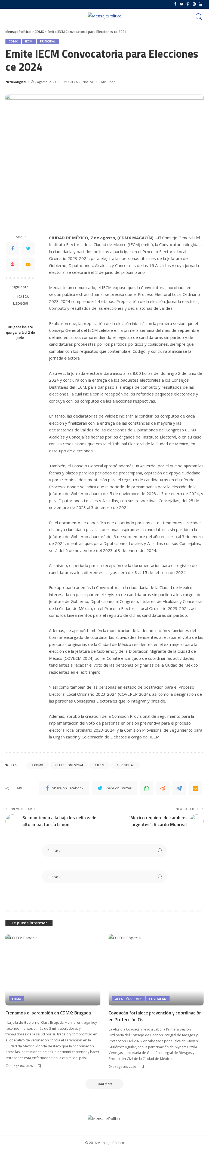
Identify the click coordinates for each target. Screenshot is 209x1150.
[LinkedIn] (200, 4)
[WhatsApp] (146, 788)
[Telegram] (179, 788)
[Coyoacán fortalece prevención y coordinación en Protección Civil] (156, 970)
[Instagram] (194, 4)
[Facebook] (175, 4)
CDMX (13, 41)
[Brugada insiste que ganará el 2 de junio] (20, 307)
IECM (28, 41)
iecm (100, 765)
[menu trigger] (12, 17)
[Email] (28, 264)
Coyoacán (158, 999)
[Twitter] (182, 4)
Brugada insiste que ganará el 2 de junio (20, 332)
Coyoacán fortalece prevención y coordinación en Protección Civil (155, 1016)
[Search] (198, 17)
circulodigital (15, 81)
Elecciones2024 (70, 765)
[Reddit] (163, 788)
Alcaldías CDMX (128, 999)
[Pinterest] (188, 4)
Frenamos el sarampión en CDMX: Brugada (48, 1012)
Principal (48, 41)
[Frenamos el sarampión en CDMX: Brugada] (52, 970)
